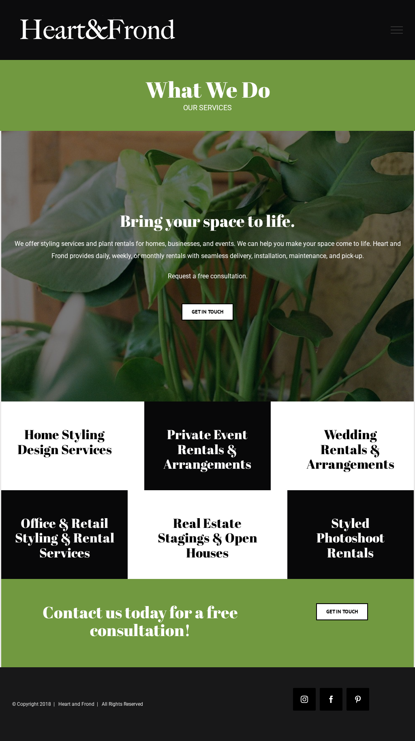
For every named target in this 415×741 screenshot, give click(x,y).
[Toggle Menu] (397, 30)
